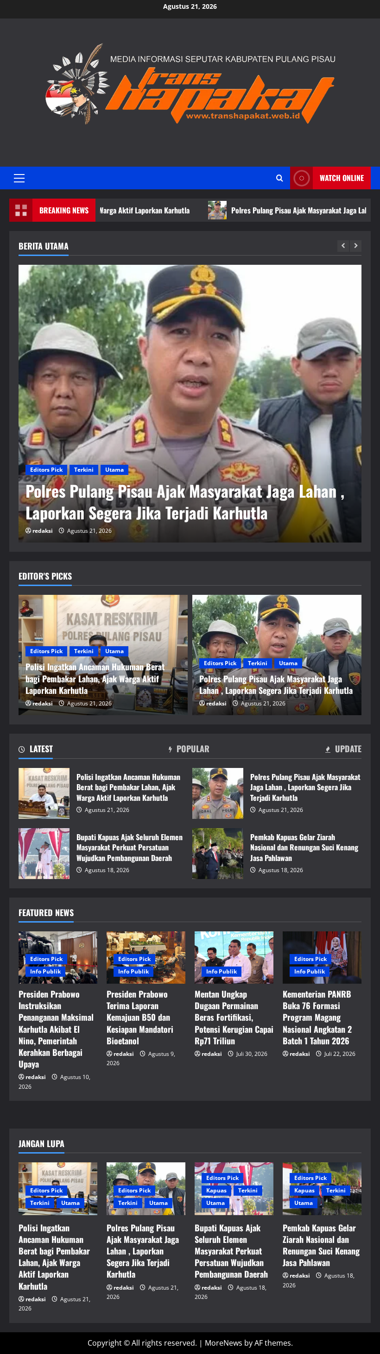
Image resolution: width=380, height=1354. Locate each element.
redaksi (42, 531)
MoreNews (223, 1343)
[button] (19, 178)
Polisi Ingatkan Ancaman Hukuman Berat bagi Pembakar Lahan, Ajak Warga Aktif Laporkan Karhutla (44, 793)
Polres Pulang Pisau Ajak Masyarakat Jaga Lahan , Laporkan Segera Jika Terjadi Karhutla (184, 501)
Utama (114, 470)
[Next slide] (355, 246)
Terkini (84, 470)
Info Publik (45, 971)
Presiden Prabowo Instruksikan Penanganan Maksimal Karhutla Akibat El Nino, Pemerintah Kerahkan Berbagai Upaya (56, 1029)
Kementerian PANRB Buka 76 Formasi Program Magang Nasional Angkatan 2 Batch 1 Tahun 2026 (317, 1017)
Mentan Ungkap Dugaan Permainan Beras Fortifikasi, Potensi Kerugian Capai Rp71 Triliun (234, 1017)
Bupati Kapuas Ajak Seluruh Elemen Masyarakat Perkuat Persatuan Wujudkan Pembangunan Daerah (44, 853)
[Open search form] (279, 178)
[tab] (36, 750)
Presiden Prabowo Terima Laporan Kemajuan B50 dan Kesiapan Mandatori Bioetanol (140, 1017)
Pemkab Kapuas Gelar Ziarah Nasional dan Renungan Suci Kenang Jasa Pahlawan (217, 853)
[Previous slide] (343, 246)
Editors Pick (46, 470)
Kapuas (216, 1190)
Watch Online (342, 177)
